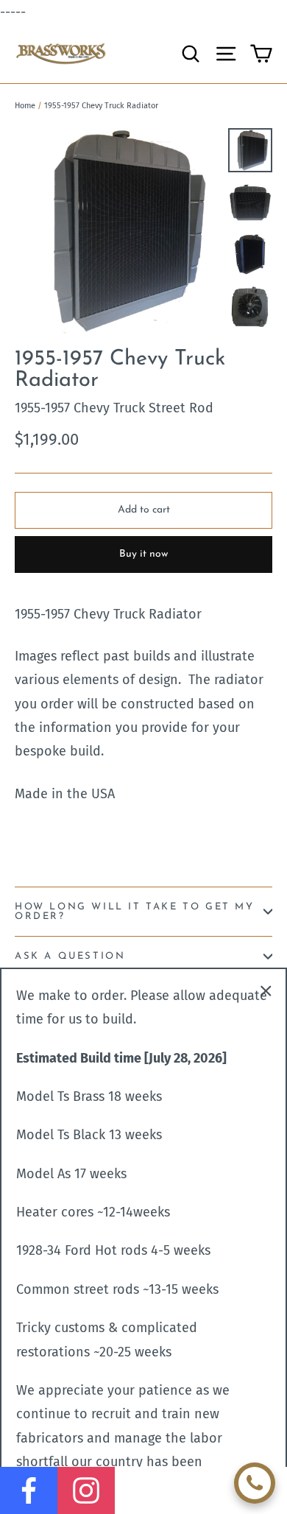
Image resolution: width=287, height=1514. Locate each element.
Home (25, 105)
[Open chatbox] (254, 1483)
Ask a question (70, 956)
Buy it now (143, 554)
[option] (117, 231)
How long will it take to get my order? (135, 911)
